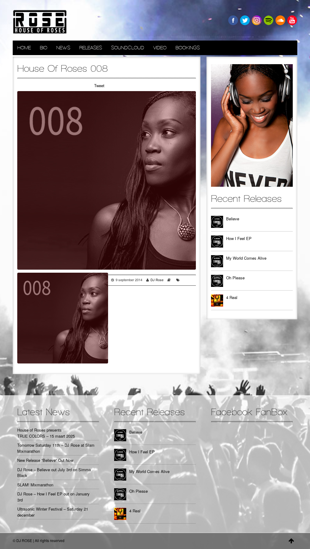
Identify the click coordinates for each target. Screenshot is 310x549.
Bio (43, 47)
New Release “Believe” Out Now (45, 460)
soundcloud (280, 20)
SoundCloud (127, 47)
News (63, 47)
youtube (292, 20)
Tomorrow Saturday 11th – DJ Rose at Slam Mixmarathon (55, 448)
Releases (90, 47)
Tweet (99, 85)
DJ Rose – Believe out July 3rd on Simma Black (54, 472)
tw (245, 20)
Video (160, 47)
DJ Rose (156, 279)
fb (233, 20)
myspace (268, 20)
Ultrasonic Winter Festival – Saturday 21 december (52, 512)
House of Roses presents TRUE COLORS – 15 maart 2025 (46, 433)
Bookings (188, 47)
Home (24, 47)
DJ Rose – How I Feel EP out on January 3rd (53, 497)
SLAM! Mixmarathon (35, 485)
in (257, 20)
